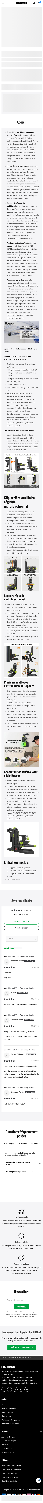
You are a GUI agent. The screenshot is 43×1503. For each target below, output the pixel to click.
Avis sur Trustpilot (8, 1452)
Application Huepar (8, 1441)
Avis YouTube (6, 1449)
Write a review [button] (21, 922)
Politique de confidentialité (11, 1466)
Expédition (35, 1144)
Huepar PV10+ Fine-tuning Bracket (21, 956)
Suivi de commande (8, 1408)
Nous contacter (7, 1412)
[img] (9, 967)
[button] (5, 59)
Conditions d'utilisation (9, 1481)
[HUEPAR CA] (21, 3)
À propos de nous (8, 1437)
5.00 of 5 (27, 910)
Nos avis (4, 1445)
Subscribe (21, 1306)
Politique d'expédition (9, 1473)
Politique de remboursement (11, 1469)
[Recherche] (34, 2)
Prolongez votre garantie (10, 1420)
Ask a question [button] (21, 928)
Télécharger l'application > (22, 1347)
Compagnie (9, 1144)
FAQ (3, 1404)
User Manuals (6, 1416)
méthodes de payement (10, 1424)
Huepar (3, 1357)
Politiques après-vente (9, 1477)
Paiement (23, 1144)
